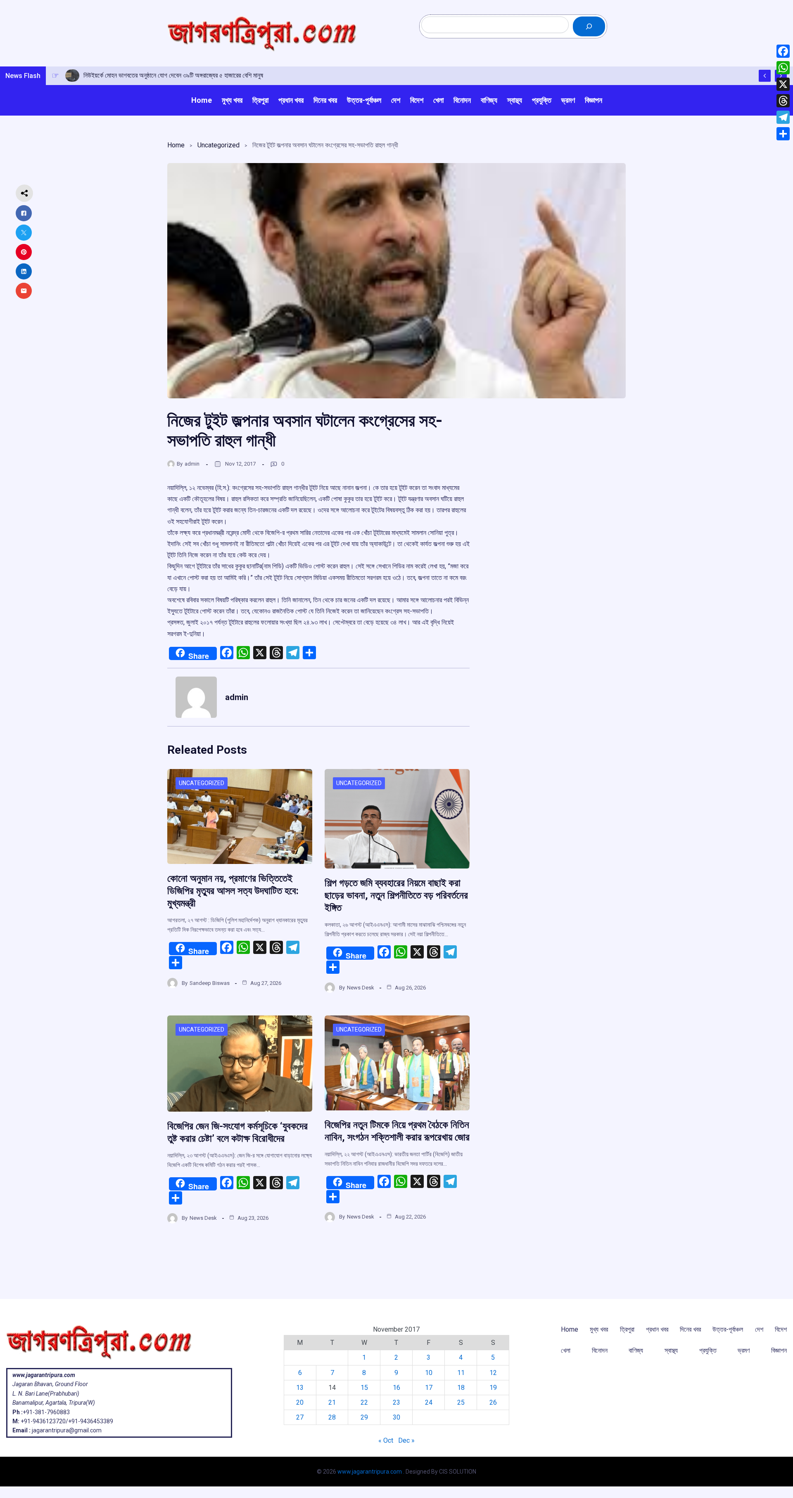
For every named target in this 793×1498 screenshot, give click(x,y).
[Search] (589, 26)
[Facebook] (783, 51)
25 (461, 1402)
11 (461, 1373)
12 (493, 1373)
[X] (783, 84)
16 (396, 1388)
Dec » (406, 1440)
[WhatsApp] (783, 67)
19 (493, 1388)
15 (364, 1388)
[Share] (783, 133)
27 (300, 1417)
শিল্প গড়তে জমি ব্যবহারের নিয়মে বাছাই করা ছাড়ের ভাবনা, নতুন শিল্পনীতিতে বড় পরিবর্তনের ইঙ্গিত (396, 895)
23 (396, 1402)
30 (396, 1417)
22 (364, 1402)
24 (428, 1402)
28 (332, 1417)
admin (192, 464)
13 (300, 1388)
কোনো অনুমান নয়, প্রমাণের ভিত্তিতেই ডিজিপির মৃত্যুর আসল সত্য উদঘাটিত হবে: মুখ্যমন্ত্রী (233, 891)
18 (461, 1388)
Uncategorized (218, 145)
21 (332, 1402)
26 (493, 1402)
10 (428, 1373)
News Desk (360, 987)
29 (364, 1417)
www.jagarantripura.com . (370, 1471)
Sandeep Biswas (210, 983)
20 (300, 1402)
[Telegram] (783, 117)
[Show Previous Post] (765, 76)
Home (176, 145)
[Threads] (783, 100)
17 (428, 1388)
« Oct (385, 1440)
